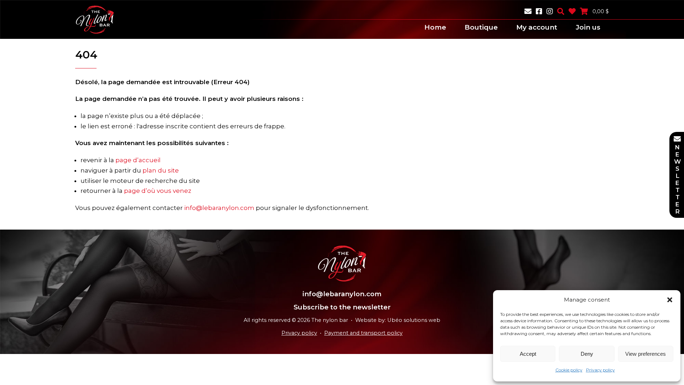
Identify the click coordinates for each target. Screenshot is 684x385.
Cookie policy (568, 370)
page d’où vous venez (157, 190)
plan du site (160, 170)
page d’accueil (138, 160)
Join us (588, 27)
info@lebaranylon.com (219, 207)
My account (536, 27)
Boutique (481, 27)
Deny (587, 354)
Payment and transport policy (363, 333)
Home (435, 27)
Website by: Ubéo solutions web (397, 320)
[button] (669, 299)
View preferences (645, 354)
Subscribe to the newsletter (342, 307)
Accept (528, 354)
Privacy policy (600, 370)
